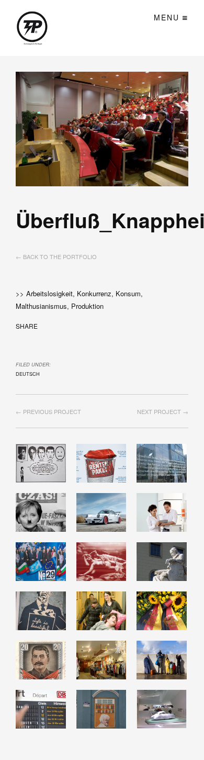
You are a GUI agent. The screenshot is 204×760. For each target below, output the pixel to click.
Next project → (162, 411)
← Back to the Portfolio (56, 256)
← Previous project (48, 411)
